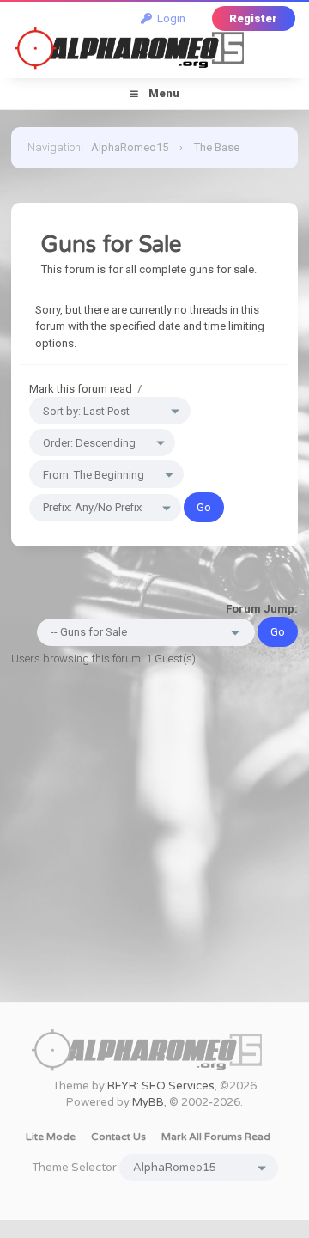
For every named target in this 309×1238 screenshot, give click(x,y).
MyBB (148, 1102)
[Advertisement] (154, 847)
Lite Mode (51, 1137)
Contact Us (118, 1137)
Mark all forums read (215, 1137)
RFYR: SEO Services (161, 1086)
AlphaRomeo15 (129, 147)
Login (168, 18)
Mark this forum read (80, 388)
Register (253, 18)
